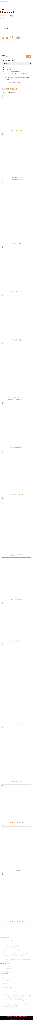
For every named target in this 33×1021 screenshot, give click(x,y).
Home (1, 42)
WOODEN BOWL (17, 555)
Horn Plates (16, 641)
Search (3, 55)
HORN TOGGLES (17, 292)
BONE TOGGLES (16, 340)
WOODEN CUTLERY (16, 494)
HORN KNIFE (16, 243)
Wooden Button (16, 448)
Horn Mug (16, 724)
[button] (8, 28)
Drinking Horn (16, 599)
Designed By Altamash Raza (16, 1019)
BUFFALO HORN (16, 130)
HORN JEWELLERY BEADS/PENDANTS (16, 178)
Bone (5, 42)
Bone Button (16, 781)
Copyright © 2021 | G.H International (16, 1016)
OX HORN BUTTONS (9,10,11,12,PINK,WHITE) (16, 398)
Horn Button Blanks (16, 822)
